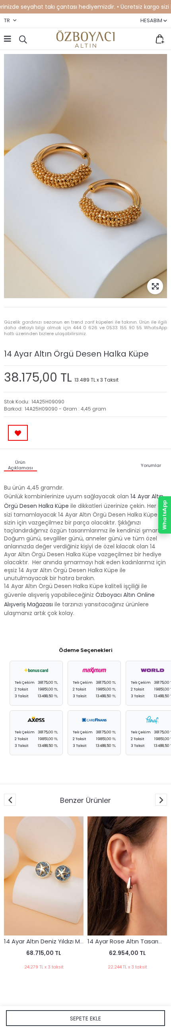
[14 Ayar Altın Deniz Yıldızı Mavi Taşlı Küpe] (44, 875)
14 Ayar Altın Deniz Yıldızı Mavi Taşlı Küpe (62, 941)
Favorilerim (143, 38)
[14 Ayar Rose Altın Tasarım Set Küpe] (127, 875)
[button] (161, 800)
